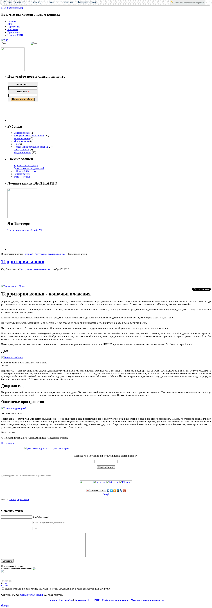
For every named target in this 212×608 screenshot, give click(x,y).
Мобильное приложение (115, 600)
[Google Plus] (124, 491)
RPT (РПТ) (94, 600)
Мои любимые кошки (12, 8)
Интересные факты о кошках (29, 135)
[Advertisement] (109, 111)
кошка (12, 499)
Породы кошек (21, 149)
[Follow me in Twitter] (86, 483)
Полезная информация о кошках (31, 146)
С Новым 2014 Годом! (25, 171)
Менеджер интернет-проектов (147, 600)
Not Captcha (4, 584)
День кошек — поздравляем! (29, 168)
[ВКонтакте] (108, 491)
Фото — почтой (22, 176)
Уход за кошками (22, 152)
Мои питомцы (21, 141)
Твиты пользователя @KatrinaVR (25, 230)
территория (23, 499)
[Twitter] (111, 491)
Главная (11, 21)
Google (106, 494)
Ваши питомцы (22, 132)
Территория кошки (22, 261)
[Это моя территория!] (13, 408)
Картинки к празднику (26, 165)
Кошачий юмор (22, 138)
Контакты (12, 29)
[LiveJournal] (121, 491)
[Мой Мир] (118, 491)
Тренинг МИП (15, 35)
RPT (9, 24)
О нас (17, 144)
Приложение (14, 32)
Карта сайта (13, 26)
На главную (7, 443)
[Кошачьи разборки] (12, 357)
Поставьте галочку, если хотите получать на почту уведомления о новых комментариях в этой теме (57, 588)
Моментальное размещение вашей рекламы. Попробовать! (52, 2)
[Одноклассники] (114, 491)
